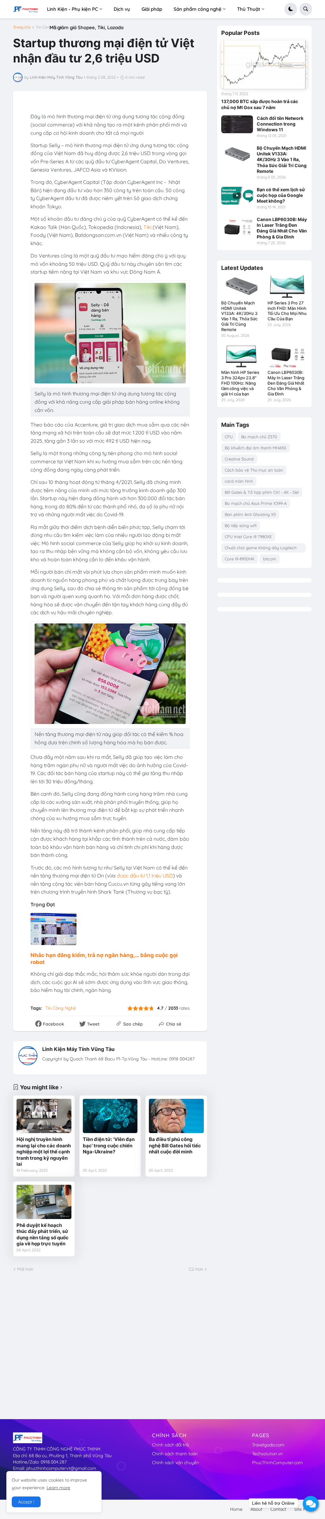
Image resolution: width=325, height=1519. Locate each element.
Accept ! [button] (26, 1502)
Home (236, 1509)
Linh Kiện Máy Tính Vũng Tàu (78, 1049)
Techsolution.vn (267, 1454)
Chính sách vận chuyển (175, 1462)
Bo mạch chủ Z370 (259, 436)
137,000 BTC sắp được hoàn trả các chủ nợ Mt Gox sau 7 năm (259, 104)
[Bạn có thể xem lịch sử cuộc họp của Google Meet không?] (237, 196)
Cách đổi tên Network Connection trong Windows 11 (280, 123)
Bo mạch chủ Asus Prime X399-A (256, 503)
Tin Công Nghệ (60, 1008)
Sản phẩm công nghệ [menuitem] (198, 9)
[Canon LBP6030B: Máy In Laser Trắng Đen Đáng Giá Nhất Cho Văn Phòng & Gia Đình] (237, 225)
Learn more (58, 1487)
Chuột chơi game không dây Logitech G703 (260, 548)
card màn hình (239, 481)
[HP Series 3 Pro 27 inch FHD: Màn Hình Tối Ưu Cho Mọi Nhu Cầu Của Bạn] (287, 286)
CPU (229, 436)
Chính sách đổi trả (170, 1445)
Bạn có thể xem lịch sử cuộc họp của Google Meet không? (281, 195)
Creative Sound (239, 458)
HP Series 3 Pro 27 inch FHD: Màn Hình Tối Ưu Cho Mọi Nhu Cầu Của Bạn (287, 311)
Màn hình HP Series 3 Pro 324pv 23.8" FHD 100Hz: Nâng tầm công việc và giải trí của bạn (240, 383)
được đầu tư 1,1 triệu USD (145, 875)
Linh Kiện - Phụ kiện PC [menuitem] (72, 9)
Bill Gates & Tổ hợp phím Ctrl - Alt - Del (262, 492)
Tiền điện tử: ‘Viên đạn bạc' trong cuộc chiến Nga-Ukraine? (109, 1145)
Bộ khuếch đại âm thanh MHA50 (255, 447)
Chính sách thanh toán (175, 1454)
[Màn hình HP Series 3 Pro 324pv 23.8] (241, 356)
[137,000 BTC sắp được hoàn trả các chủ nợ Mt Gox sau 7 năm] (264, 65)
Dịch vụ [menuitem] (122, 9)
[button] (290, 9)
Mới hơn (25, 1269)
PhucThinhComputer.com (277, 1462)
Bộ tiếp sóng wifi (240, 525)
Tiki (147, 227)
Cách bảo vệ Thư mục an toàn (254, 470)
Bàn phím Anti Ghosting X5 (250, 514)
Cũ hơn (196, 1269)
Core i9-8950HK (240, 558)
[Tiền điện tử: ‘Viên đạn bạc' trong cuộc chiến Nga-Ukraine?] (110, 1116)
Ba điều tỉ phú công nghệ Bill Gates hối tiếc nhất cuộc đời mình (175, 1145)
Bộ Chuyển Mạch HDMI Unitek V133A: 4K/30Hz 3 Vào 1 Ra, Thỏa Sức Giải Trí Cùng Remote (282, 159)
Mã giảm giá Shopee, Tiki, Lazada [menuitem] (86, 27)
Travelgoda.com (268, 1445)
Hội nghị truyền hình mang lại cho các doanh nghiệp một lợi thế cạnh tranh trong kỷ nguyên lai (44, 1151)
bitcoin (269, 558)
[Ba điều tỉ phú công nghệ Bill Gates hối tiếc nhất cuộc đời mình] (176, 1116)
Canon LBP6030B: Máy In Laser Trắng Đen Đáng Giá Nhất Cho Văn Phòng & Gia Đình (282, 228)
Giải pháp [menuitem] (152, 9)
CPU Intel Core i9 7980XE (248, 536)
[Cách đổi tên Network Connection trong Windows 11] (237, 124)
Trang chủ (21, 27)
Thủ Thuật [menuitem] (248, 9)
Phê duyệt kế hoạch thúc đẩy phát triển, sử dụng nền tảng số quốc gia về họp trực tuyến (43, 1234)
